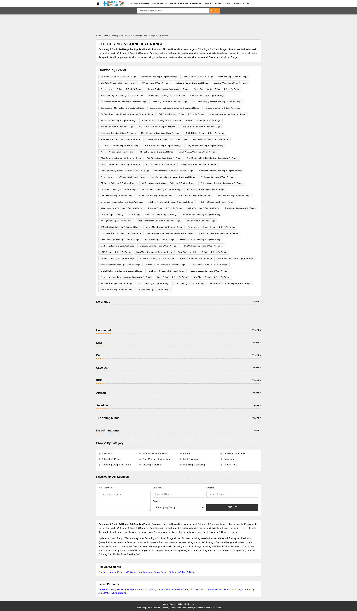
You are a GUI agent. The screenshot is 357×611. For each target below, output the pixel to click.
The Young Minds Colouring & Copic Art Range (121, 89)
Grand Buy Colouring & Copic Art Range (169, 102)
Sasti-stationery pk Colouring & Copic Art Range (122, 95)
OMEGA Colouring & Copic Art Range (117, 290)
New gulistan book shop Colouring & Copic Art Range (211, 227)
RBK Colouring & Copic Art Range (156, 83)
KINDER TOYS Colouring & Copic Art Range (120, 145)
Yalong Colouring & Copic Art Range (116, 221)
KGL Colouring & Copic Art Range (160, 164)
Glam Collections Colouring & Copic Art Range (121, 158)
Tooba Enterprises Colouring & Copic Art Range (159, 221)
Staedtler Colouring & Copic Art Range (231, 83)
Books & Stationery (111, 36)
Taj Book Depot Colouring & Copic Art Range (120, 214)
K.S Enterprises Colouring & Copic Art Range (120, 139)
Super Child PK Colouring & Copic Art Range (200, 127)
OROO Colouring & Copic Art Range (161, 214)
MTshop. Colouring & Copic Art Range (117, 246)
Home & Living (222, 3)
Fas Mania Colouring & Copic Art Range (235, 258)
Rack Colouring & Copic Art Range (154, 290)
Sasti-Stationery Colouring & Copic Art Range (120, 265)
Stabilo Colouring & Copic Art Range (203, 208)
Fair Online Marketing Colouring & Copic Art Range (181, 114)
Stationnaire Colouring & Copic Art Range (166, 95)
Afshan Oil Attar (197, 589)
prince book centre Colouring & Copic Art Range (122, 202)
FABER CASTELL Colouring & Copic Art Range (230, 283)
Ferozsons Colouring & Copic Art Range (222, 108)
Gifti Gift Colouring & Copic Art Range (117, 196)
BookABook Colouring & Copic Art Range (154, 252)
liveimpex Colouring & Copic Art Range (165, 208)
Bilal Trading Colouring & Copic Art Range (156, 127)
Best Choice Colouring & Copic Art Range (211, 277)
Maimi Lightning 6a (126, 589)
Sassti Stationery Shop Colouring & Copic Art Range (217, 89)
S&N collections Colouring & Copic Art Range (120, 227)
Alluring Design (118, 593)
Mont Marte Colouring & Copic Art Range (227, 114)
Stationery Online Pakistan (182, 572)
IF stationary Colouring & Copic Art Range (208, 265)
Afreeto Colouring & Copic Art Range (117, 127)
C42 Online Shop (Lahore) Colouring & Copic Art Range (217, 102)
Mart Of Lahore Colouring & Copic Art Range (161, 133)
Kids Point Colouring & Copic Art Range (216, 202)
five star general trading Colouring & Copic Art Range (170, 233)
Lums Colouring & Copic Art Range (172, 277)
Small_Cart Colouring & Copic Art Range (198, 164)
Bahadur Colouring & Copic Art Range (117, 258)
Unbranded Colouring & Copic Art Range (159, 76)
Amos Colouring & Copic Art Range (240, 208)
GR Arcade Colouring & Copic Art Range (118, 183)
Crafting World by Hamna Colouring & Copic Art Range (125, 170)
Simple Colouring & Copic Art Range (116, 283)
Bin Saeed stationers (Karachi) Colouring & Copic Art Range (127, 114)
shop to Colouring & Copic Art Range (234, 196)
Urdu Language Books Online (152, 572)
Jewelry (208, 3)
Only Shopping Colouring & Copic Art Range (120, 239)
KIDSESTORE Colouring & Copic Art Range (202, 214)
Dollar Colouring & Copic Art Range (153, 283)
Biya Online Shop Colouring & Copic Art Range (200, 239)
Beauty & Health (178, 3)
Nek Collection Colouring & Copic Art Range (203, 246)
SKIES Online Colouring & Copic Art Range (205, 133)
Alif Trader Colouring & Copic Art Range (218, 177)
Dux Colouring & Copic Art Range (189, 283)
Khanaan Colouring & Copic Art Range (207, 95)
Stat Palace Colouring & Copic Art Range (210, 139)
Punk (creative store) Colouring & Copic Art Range (173, 177)
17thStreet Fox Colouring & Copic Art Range (165, 265)
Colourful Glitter (214, 589)
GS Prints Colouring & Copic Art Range (157, 258)
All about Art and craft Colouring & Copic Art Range (171, 202)
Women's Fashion (140, 3)
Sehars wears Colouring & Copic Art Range (206, 189)
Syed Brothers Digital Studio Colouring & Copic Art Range (212, 158)
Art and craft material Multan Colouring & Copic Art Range (126, 277)
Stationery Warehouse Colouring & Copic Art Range (123, 102)
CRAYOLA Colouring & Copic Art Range (118, 83)
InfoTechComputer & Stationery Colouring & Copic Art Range (168, 183)
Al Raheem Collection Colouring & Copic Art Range (123, 177)
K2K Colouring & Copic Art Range (200, 221)
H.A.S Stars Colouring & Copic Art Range (163, 145)
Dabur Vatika (163, 589)
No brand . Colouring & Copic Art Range (118, 76)
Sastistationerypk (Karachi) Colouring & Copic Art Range (174, 108)
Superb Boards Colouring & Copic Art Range (161, 120)
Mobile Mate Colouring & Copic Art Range (164, 227)
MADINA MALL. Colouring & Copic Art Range (161, 189)
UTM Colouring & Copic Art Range (116, 252)
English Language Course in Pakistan (117, 572)
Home (98, 36)
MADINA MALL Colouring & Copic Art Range (198, 152)
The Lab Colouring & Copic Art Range (156, 152)
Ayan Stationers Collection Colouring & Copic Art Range (202, 252)
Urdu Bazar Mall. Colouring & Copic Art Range (121, 233)
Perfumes (195, 3)
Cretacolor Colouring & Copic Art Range (118, 133)
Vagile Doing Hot (179, 589)
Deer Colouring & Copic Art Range (198, 76)
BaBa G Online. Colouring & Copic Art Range (120, 164)
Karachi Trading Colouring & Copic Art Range (210, 271)
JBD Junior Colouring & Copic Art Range (118, 120)
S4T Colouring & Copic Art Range (159, 239)
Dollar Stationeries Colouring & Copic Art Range (222, 183)
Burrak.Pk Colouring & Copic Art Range (156, 196)
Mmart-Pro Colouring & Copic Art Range (118, 189)
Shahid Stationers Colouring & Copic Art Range (121, 271)
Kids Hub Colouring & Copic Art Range (117, 152)
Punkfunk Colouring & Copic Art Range (203, 120)
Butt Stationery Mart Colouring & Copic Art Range (122, 108)
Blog (246, 3)
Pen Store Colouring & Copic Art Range (164, 158)
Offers (237, 3)
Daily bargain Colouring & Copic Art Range (205, 145)
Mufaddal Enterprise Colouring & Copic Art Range (220, 170)
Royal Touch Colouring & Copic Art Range (166, 271)
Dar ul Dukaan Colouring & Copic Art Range (173, 170)
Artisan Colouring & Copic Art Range (192, 83)
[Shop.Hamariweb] (113, 3)
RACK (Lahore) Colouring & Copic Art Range (218, 233)
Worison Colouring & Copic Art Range (195, 258)
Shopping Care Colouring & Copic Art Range (159, 246)
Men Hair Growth (106, 589)
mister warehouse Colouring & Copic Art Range (121, 208)
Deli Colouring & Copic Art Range (233, 76)
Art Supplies (125, 36)
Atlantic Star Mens (146, 589)
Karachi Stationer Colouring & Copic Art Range (168, 89)
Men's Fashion (159, 3)
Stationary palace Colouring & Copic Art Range (166, 139)
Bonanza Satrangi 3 (233, 589)
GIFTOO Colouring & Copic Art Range (196, 196)
